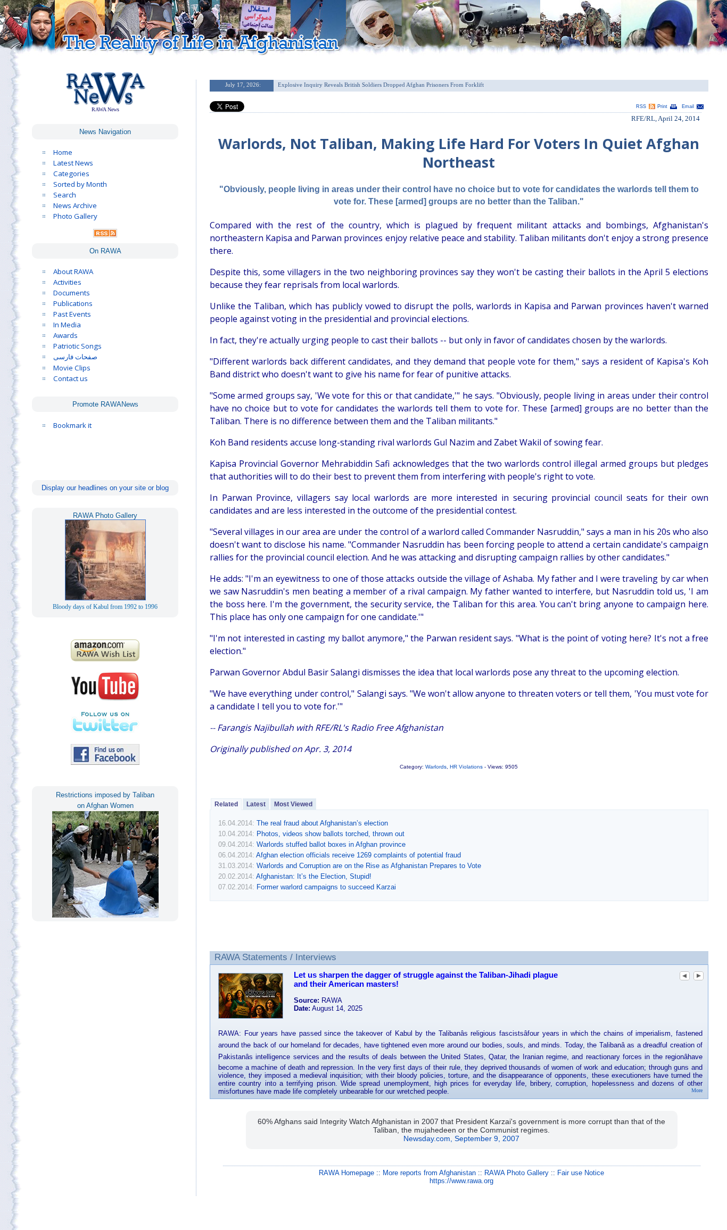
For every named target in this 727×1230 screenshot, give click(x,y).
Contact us (70, 378)
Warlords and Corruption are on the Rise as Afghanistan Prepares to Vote (369, 866)
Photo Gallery (75, 216)
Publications (73, 303)
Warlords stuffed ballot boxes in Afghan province (331, 844)
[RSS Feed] (105, 235)
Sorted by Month (80, 184)
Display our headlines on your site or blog (105, 488)
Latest (256, 804)
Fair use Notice (580, 1173)
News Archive (75, 205)
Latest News (73, 163)
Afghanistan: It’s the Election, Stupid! (313, 876)
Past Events (72, 314)
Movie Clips (71, 368)
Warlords (436, 767)
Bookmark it (72, 425)
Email (688, 106)
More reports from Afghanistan (429, 1173)
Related (226, 804)
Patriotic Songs (77, 346)
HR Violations (466, 767)
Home (62, 152)
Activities (67, 282)
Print (662, 106)
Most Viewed (293, 804)
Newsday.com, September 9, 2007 (461, 1138)
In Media (67, 324)
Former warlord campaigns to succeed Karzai (326, 887)
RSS (641, 106)
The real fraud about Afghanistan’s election (322, 823)
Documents (71, 293)
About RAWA (73, 271)
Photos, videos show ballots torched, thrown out (330, 834)
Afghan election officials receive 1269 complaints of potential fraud (358, 855)
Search (64, 195)
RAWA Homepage (346, 1173)
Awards (65, 335)
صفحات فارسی (75, 357)
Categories (71, 173)
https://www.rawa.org (461, 1181)
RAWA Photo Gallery (516, 1173)
